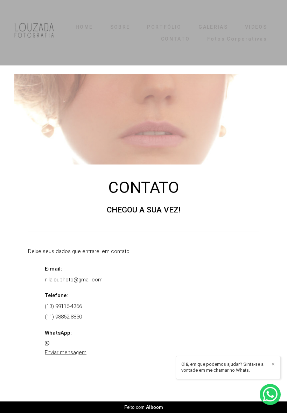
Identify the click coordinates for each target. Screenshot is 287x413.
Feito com (143, 407)
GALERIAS (212, 27)
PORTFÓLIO (164, 27)
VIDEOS (256, 27)
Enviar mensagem (65, 352)
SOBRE (120, 27)
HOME (84, 27)
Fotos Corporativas (237, 39)
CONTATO (175, 39)
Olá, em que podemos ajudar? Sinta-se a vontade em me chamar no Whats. (222, 367)
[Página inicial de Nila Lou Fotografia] (34, 32)
